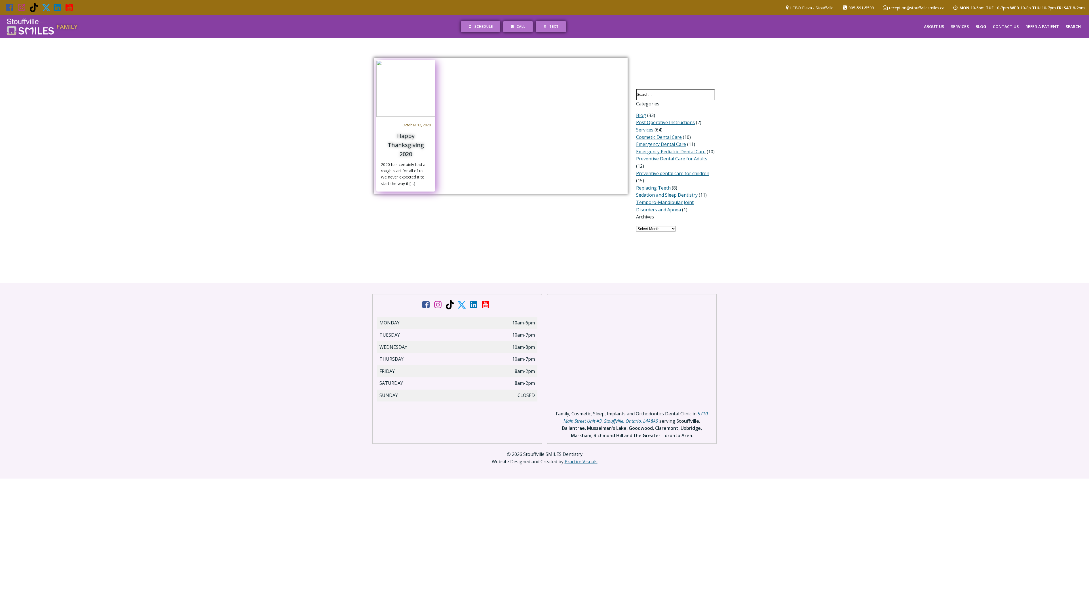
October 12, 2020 (416, 125)
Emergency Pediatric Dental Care (671, 151)
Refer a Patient (1042, 26)
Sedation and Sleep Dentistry (667, 195)
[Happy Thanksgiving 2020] (405, 88)
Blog (981, 26)
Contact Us (1006, 26)
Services (960, 26)
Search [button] (1073, 26)
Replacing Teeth (653, 188)
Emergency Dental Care (661, 144)
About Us (934, 26)
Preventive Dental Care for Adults (671, 159)
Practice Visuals (581, 461)
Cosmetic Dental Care (659, 137)
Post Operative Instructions (665, 122)
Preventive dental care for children (672, 173)
